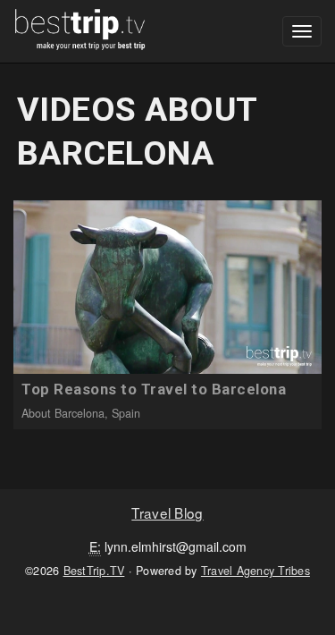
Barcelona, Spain (97, 413)
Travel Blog (167, 512)
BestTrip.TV (94, 571)
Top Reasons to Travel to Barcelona (153, 389)
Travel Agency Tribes (255, 571)
